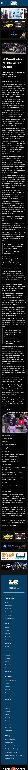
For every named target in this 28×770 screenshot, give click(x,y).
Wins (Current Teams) (11, 749)
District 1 (7, 630)
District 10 (13, 72)
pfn (7, 74)
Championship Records (12, 746)
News (3, 74)
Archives (7, 627)
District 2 (7, 634)
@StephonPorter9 (16, 332)
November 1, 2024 (9, 253)
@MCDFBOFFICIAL (9, 334)
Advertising (8, 606)
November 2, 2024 (9, 343)
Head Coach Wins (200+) (12, 752)
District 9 (7, 668)
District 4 (7, 640)
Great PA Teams (9, 758)
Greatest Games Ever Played (13, 755)
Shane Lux (4, 76)
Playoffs (10, 74)
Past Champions (10, 739)
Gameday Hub (20, 72)
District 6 (7, 658)
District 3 (7, 637)
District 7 (7, 662)
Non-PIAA (8, 727)
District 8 (7, 665)
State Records (9, 743)
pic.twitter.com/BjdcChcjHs (11, 338)
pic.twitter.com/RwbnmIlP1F (11, 248)
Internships (8, 615)
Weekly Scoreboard (10, 680)
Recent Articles (9, 618)
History (7, 602)
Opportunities (9, 612)
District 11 (8, 643)
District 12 (8, 646)
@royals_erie (18, 246)
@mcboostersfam (9, 336)
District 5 (7, 655)
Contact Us (8, 609)
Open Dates (8, 730)
